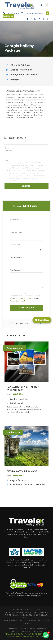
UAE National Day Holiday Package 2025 (23, 388)
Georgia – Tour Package (22, 471)
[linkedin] (35, 19)
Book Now (43, 320)
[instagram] (47, 19)
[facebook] (31, 19)
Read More (26, 186)
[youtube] (43, 19)
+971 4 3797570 (13, 13)
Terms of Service (28, 298)
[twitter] (39, 19)
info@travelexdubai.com (34, 13)
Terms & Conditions (36, 634)
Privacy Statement (17, 301)
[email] (27, 19)
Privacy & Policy (14, 634)
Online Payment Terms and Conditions (26, 636)
